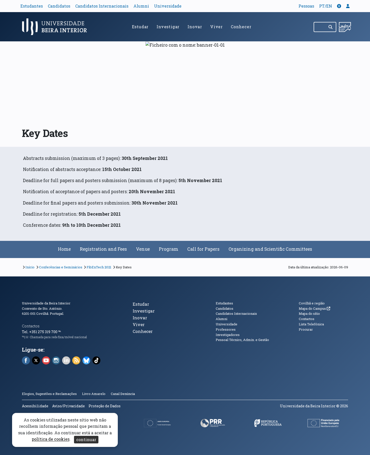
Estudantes (31, 6)
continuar (86, 439)
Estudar (140, 26)
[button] (339, 6)
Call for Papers (203, 249)
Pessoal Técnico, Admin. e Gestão (242, 339)
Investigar (168, 26)
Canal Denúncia (123, 393)
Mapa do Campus (314, 308)
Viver (216, 26)
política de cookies (50, 439)
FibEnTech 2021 (99, 267)
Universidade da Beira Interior (46, 303)
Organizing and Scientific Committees (270, 249)
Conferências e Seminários (60, 267)
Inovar (195, 26)
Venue (143, 249)
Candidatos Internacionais (101, 6)
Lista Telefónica (311, 324)
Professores (226, 329)
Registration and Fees (103, 249)
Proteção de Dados (105, 406)
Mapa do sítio (309, 313)
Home (64, 249)
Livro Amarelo (94, 393)
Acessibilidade (35, 406)
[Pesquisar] (330, 27)
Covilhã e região (312, 303)
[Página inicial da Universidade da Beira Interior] (56, 26)
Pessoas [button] (306, 6)
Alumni (141, 6)
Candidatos (59, 6)
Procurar (306, 329)
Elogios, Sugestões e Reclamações (49, 393)
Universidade (167, 6)
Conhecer (241, 26)
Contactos (31, 326)
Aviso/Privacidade (68, 406)
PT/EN (325, 6)
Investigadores (228, 334)
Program (168, 249)
